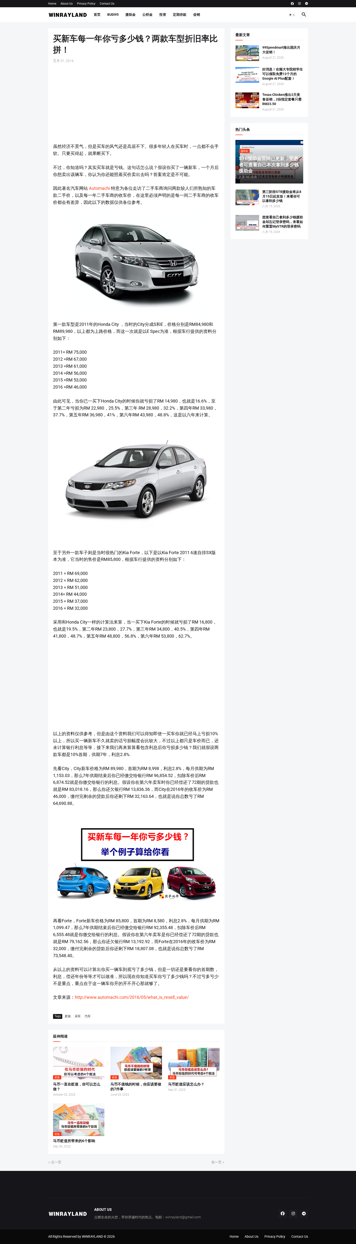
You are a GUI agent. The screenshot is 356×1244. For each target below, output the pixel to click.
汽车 (88, 1016)
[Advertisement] (136, 103)
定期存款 (179, 14)
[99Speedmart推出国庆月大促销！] (247, 53)
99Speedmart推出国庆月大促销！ (281, 50)
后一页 (56, 1162)
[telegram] (306, 3)
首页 (97, 14)
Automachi (100, 188)
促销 (196, 14)
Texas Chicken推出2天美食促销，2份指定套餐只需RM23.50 (282, 99)
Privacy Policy (86, 3)
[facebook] (292, 3)
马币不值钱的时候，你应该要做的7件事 (135, 1086)
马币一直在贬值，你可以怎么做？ (76, 1086)
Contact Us (107, 3)
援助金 (130, 14)
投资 (162, 14)
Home (52, 3)
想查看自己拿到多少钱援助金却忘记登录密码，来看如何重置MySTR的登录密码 (282, 221)
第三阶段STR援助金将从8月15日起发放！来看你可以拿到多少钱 (281, 196)
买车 (78, 1016)
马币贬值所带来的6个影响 (74, 1141)
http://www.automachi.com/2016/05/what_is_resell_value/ (132, 997)
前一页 (216, 1162)
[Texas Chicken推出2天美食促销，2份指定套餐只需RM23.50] (247, 100)
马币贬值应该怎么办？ (186, 1084)
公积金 (147, 14)
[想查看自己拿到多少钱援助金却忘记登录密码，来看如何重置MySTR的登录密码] (247, 223)
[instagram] (299, 3)
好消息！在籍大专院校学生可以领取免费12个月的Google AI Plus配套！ (282, 73)
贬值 (68, 1016)
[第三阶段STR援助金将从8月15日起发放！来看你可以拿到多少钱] (247, 197)
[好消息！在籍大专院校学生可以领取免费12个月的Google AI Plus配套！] (247, 75)
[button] (292, 14)
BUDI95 (113, 14)
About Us (67, 3)
